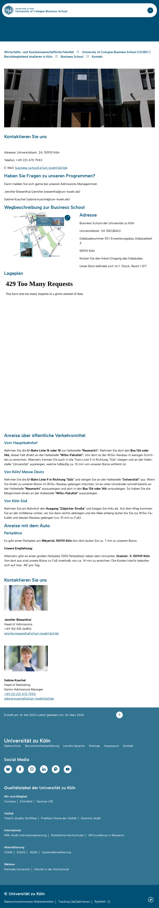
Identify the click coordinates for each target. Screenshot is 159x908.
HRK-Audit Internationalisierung (25, 835)
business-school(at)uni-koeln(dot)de (41, 168)
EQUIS (21, 852)
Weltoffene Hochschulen (67, 835)
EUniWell (26, 801)
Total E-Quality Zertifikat (20, 818)
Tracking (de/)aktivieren (74, 901)
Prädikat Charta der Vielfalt (59, 818)
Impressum (111, 746)
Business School (72, 56)
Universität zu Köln (31, 9)
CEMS (8, 852)
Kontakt (97, 56)
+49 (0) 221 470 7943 (20, 694)
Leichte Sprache (74, 746)
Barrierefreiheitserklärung (42, 746)
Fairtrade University (17, 869)
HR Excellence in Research (106, 835)
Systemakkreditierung (56, 852)
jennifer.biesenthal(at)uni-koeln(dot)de (31, 633)
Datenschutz (12, 746)
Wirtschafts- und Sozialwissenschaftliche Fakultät (39, 52)
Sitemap (94, 746)
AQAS (33, 852)
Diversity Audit (91, 818)
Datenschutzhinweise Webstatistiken (29, 901)
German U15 (45, 801)
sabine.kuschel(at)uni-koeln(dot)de (29, 698)
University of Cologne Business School (41, 11)
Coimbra (10, 801)
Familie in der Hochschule (51, 869)
